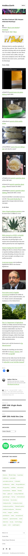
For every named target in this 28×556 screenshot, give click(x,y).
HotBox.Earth (8, 5)
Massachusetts (19, 506)
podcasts (4, 391)
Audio (20, 390)
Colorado (17, 481)
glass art (10, 493)
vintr (13, 394)
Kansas (7, 393)
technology (18, 522)
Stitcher (17, 351)
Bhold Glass (12, 475)
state (20, 518)
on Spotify (11, 353)
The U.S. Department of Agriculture (12, 322)
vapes (4, 525)
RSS (11, 32)
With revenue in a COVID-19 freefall (12, 235)
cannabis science (8, 481)
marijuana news (13, 393)
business (20, 475)
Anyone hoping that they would (11, 247)
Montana (18, 509)
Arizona (5, 475)
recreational (5, 394)
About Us (5, 532)
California (5, 478)
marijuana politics (8, 506)
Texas (10, 394)
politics (16, 512)
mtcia (4, 512)
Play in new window (13, 27)
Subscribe (5, 536)
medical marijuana (8, 509)
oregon (10, 512)
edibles (13, 487)
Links (3, 543)
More (15, 32)
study (11, 522)
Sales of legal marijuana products (12, 211)
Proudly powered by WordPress (17, 553)
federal (15, 391)
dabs (11, 391)
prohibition (6, 515)
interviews (6, 500)
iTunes (12, 351)
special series (13, 518)
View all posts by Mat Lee (13, 384)
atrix (9, 391)
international (21, 497)
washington (16, 525)
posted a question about (18, 178)
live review (14, 500)
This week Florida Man (14, 199)
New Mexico (21, 393)
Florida (20, 490)
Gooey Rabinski (18, 493)
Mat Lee (6, 390)
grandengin (20, 391)
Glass (4, 493)
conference (6, 484)
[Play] (14, 26)
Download (5, 29)
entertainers (6, 490)
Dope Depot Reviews (8, 540)
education (20, 487)
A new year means (7, 262)
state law (5, 522)
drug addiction (20, 484)
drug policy (6, 487)
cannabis (12, 478)
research (5, 518)
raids (12, 515)
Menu (23, 5)
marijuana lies (7, 503)
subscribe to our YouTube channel (14, 362)
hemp (3, 393)
